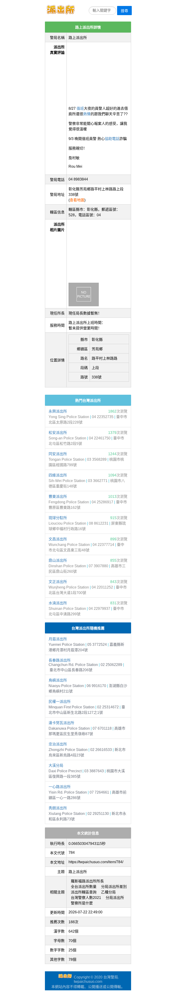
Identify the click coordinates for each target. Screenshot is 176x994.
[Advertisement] (99, 72)
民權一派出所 (60, 702)
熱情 (87, 114)
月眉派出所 (58, 639)
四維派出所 (58, 475)
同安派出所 (58, 454)
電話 (115, 139)
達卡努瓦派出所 (61, 723)
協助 (108, 139)
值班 (80, 108)
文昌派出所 (58, 539)
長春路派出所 (60, 660)
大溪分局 (56, 765)
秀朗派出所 (58, 808)
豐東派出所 (58, 496)
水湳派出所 (58, 603)
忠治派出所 (58, 744)
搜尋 (124, 11)
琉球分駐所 (58, 518)
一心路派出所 (60, 787)
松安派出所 (58, 433)
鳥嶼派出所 (58, 680)
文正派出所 (58, 582)
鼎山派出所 (58, 560)
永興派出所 (58, 411)
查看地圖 (77, 200)
